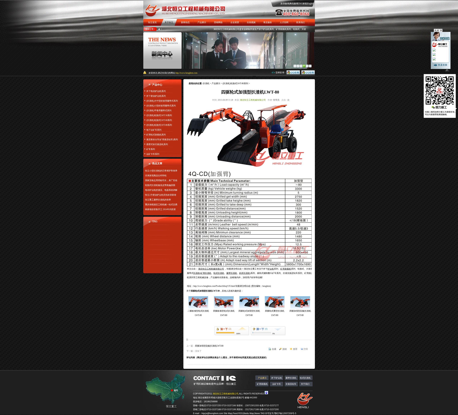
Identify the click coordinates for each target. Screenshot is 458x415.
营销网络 (218, 22)
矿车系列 (150, 149)
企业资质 (234, 22)
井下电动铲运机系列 (156, 91)
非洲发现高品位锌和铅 (156, 175)
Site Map (228, 413)
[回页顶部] (447, 71)
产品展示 (202, 22)
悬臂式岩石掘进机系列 (157, 144)
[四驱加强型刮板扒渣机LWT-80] (300, 308)
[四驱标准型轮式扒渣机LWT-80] (224, 308)
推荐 (295, 349)
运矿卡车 (276, 384)
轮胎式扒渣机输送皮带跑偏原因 (160, 185)
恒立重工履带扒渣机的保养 (158, 199)
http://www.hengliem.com (186, 73)
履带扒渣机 (291, 378)
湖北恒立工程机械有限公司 (216, 29)
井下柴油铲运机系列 (156, 96)
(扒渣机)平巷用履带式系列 (158, 110)
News (257, 413)
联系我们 (300, 22)
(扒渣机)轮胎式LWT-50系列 (159, 115)
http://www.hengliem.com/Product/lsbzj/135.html (214, 286)
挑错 (284, 349)
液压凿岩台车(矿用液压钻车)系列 (162, 139)
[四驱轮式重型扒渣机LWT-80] (274, 308)
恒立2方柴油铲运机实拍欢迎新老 (160, 195)
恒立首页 (152, 22)
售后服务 (267, 22)
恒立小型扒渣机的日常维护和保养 (161, 170)
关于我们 (305, 384)
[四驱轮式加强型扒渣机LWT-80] (249, 308)
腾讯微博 (293, 3)
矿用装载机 (262, 384)
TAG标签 (302, 3)
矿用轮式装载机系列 (156, 134)
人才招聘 (284, 22)
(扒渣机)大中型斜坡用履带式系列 (162, 101)
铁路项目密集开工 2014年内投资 (160, 209)
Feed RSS (238, 413)
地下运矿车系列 (153, 130)
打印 (306, 349)
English (310, 3)
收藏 (274, 349)
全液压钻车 (291, 384)
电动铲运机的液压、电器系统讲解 (161, 190)
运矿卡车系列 (152, 154)
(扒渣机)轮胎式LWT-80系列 (159, 125)
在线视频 (251, 22)
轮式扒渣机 (305, 378)
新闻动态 (185, 22)
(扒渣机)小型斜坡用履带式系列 (161, 105)
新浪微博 (285, 3)
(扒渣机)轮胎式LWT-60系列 (159, 120)
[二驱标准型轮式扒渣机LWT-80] (198, 308)
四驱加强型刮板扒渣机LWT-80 (209, 346)
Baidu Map (248, 413)
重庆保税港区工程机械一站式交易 (161, 204)
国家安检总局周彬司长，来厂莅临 (161, 180)
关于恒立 (169, 22)
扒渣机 (206, 83)
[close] (437, 31)
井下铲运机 (276, 378)
